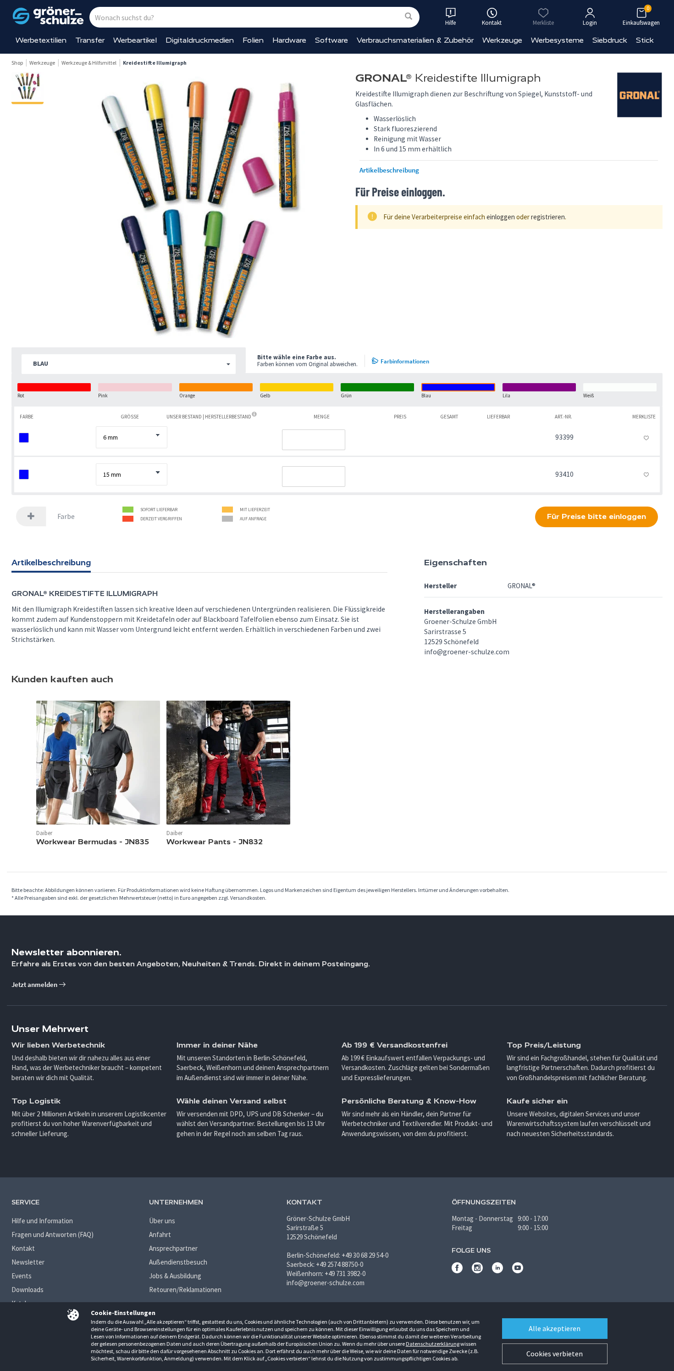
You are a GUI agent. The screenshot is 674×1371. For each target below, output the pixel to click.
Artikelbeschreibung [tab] (51, 562)
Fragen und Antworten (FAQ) (52, 1234)
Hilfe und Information (42, 1220)
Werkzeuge (502, 40)
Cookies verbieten (554, 1353)
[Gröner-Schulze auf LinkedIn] (497, 1270)
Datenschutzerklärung (432, 1343)
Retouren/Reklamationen (185, 1289)
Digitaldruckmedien (200, 40)
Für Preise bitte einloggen (596, 516)
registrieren (548, 216)
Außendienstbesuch (178, 1262)
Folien (253, 40)
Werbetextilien (41, 40)
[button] (129, 364)
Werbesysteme (557, 40)
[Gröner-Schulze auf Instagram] (477, 1270)
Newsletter (27, 1262)
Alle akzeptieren (554, 1328)
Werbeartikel (135, 40)
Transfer (90, 40)
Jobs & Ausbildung (175, 1275)
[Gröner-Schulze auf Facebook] (457, 1270)
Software (331, 40)
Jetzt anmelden (35, 984)
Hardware (289, 40)
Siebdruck (609, 40)
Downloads (27, 1289)
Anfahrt (160, 1234)
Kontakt (23, 1248)
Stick (645, 40)
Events (21, 1275)
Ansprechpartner (173, 1248)
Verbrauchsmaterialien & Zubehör (415, 40)
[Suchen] (409, 17)
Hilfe (450, 23)
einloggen (500, 216)
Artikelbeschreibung (389, 170)
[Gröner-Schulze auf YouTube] (517, 1270)
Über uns (162, 1220)
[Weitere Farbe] (31, 516)
